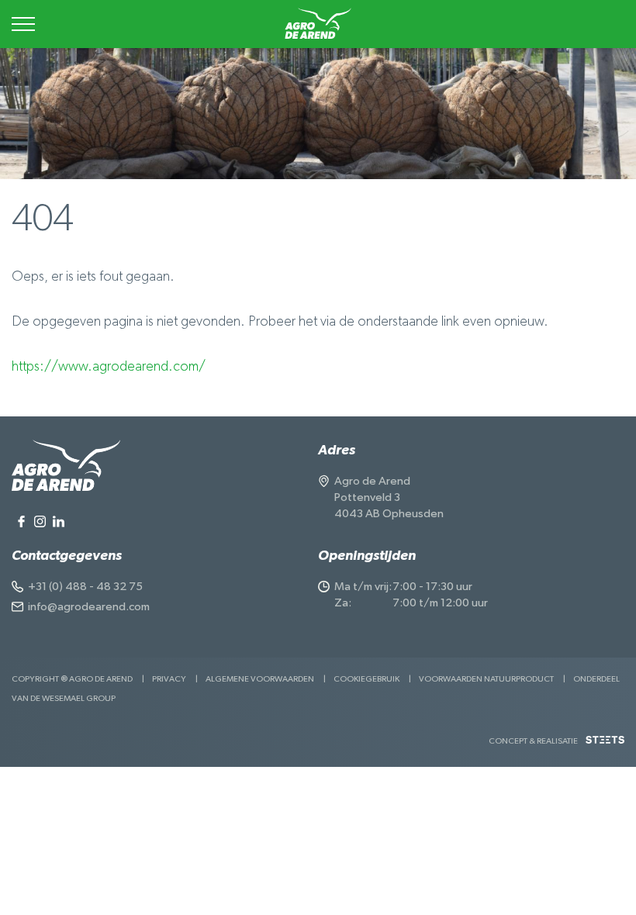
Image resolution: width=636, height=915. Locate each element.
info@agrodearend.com (89, 607)
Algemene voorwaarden (260, 679)
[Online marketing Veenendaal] (605, 745)
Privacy (169, 679)
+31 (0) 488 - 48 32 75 (85, 586)
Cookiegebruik (366, 679)
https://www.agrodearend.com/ (109, 367)
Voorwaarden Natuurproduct (486, 679)
